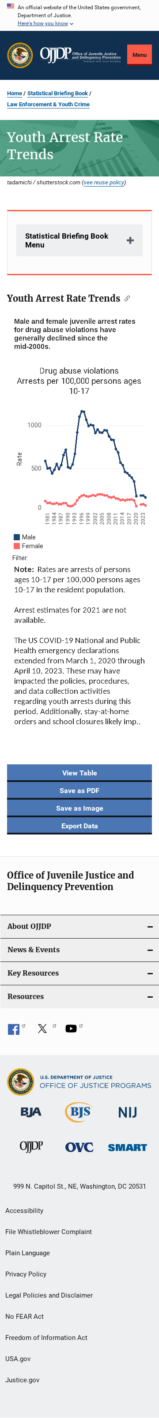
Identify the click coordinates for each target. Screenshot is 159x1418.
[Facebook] (16, 1031)
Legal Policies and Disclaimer (49, 1295)
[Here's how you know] (79, 15)
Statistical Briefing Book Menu (66, 240)
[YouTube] (74, 1031)
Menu (139, 55)
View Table (79, 773)
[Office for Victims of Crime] (79, 1153)
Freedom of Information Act (46, 1338)
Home (14, 93)
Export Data (79, 826)
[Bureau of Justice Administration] (31, 1119)
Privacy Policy (25, 1274)
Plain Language (27, 1253)
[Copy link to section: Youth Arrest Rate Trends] (125, 297)
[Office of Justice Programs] (20, 55)
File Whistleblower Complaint (48, 1232)
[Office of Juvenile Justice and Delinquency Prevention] (31, 1154)
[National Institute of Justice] (127, 1119)
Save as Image (79, 808)
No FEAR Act (24, 1317)
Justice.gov (22, 1380)
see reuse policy (103, 182)
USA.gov (17, 1359)
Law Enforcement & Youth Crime (48, 104)
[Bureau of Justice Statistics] (79, 1124)
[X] (45, 1031)
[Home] (80, 55)
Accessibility (24, 1211)
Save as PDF (79, 790)
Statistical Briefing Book (57, 93)
